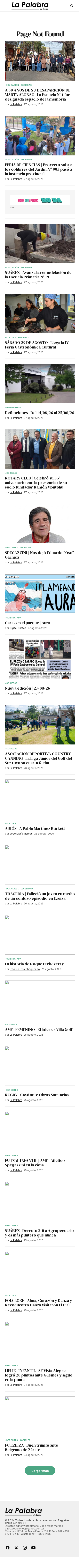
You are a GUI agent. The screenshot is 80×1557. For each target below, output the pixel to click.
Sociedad (26, 85)
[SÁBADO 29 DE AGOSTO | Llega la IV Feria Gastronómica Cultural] (40, 313)
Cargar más (40, 1470)
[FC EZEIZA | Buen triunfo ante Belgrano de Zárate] (40, 1416)
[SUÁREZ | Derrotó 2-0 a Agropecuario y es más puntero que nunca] (40, 1201)
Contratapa (13, 618)
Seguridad (27, 889)
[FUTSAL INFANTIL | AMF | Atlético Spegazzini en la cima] (40, 1131)
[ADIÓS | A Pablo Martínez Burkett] (40, 799)
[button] (7, 5)
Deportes (12, 548)
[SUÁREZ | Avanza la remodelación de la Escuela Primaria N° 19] (40, 243)
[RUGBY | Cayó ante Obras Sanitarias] (40, 1066)
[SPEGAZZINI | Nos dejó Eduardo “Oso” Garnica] (40, 523)
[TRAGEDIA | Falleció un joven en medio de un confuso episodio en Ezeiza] (40, 864)
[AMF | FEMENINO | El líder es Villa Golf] (40, 1000)
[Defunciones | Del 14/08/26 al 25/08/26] (40, 383)
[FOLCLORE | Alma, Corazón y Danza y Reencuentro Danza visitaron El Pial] (40, 1271)
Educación (12, 85)
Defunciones (13, 408)
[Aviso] (40, 200)
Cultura (11, 338)
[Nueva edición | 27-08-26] (40, 659)
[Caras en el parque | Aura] (40, 593)
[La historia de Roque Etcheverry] (40, 935)
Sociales (11, 1024)
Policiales (12, 889)
